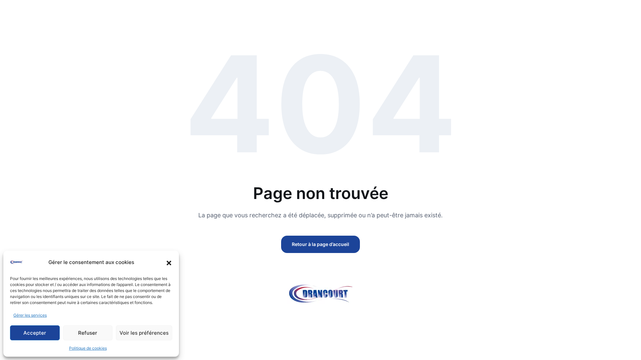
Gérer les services (30, 315)
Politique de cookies (88, 348)
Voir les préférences (144, 333)
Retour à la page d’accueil (320, 244)
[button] (169, 262)
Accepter (34, 333)
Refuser (87, 333)
